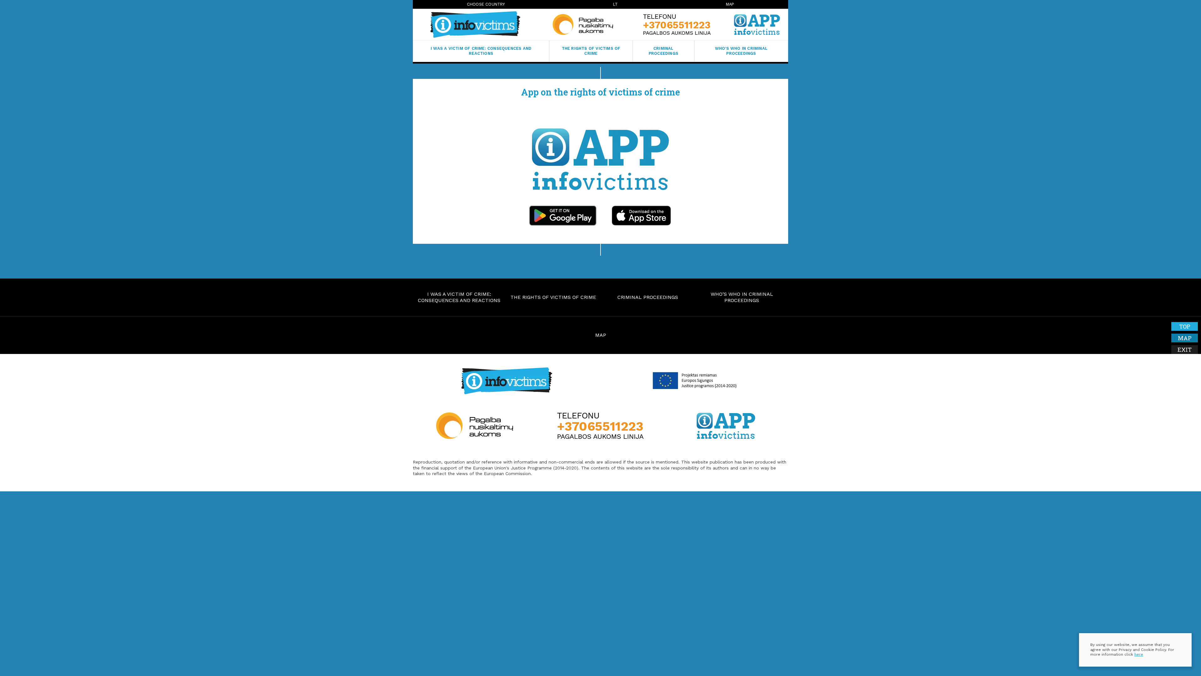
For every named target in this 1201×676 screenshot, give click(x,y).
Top (1184, 326)
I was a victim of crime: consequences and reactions (481, 51)
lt (615, 4)
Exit (1185, 349)
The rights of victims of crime (591, 51)
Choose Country (486, 4)
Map (730, 4)
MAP (600, 335)
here (1138, 654)
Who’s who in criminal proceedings (741, 51)
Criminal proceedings (663, 51)
